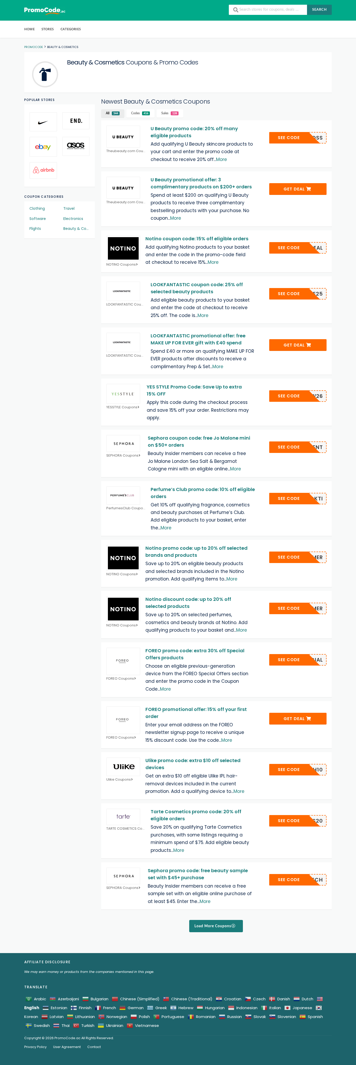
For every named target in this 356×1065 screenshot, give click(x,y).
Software (37, 218)
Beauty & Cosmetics (76, 228)
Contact (94, 1047)
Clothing (37, 208)
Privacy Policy (35, 1047)
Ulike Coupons (118, 779)
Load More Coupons (213, 926)
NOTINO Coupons (121, 264)
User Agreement (67, 1047)
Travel (69, 208)
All (112, 113)
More (221, 159)
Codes (139, 113)
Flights (35, 228)
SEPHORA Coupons (122, 455)
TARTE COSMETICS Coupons (125, 829)
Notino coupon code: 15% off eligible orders (196, 238)
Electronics (73, 218)
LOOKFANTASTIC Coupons (125, 304)
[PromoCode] (44, 11)
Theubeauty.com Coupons (125, 151)
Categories (70, 29)
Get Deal (295, 189)
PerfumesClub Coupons (125, 508)
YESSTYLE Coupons (121, 407)
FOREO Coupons (120, 679)
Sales (169, 113)
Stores (47, 29)
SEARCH (319, 9)
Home (29, 29)
